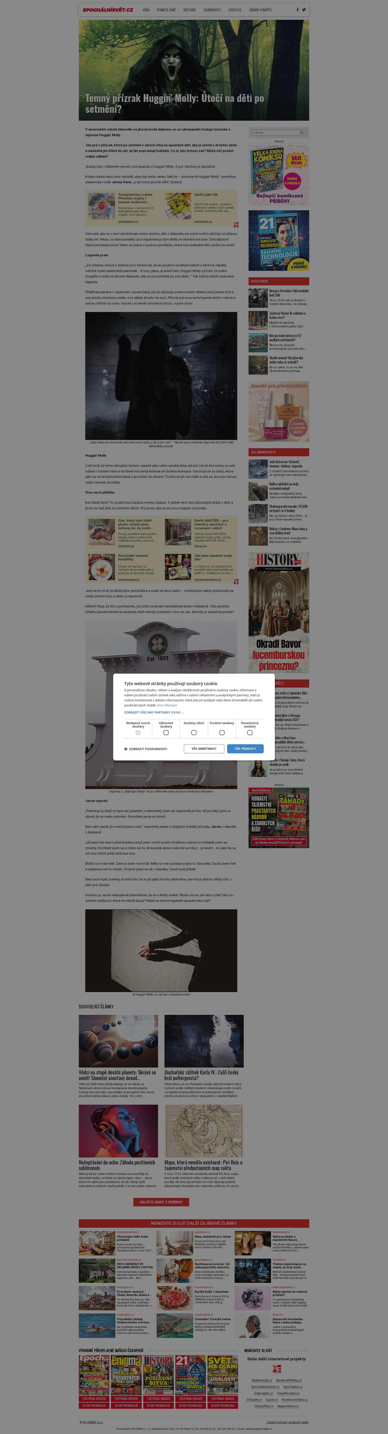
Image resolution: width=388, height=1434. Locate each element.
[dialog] (194, 717)
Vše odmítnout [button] (204, 748)
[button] (194, 712)
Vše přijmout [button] (245, 748)
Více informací (167, 705)
